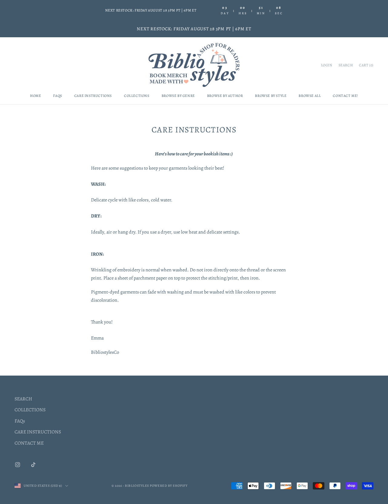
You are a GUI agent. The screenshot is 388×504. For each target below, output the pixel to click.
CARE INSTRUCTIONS (38, 432)
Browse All (310, 95)
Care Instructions (93, 95)
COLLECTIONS (30, 409)
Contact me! (345, 95)
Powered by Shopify (168, 485)
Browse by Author (225, 95)
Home (35, 95)
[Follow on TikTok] (33, 465)
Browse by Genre (178, 95)
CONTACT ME (29, 443)
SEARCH (23, 399)
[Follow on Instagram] (18, 465)
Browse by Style (270, 95)
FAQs (57, 95)
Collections (136, 95)
